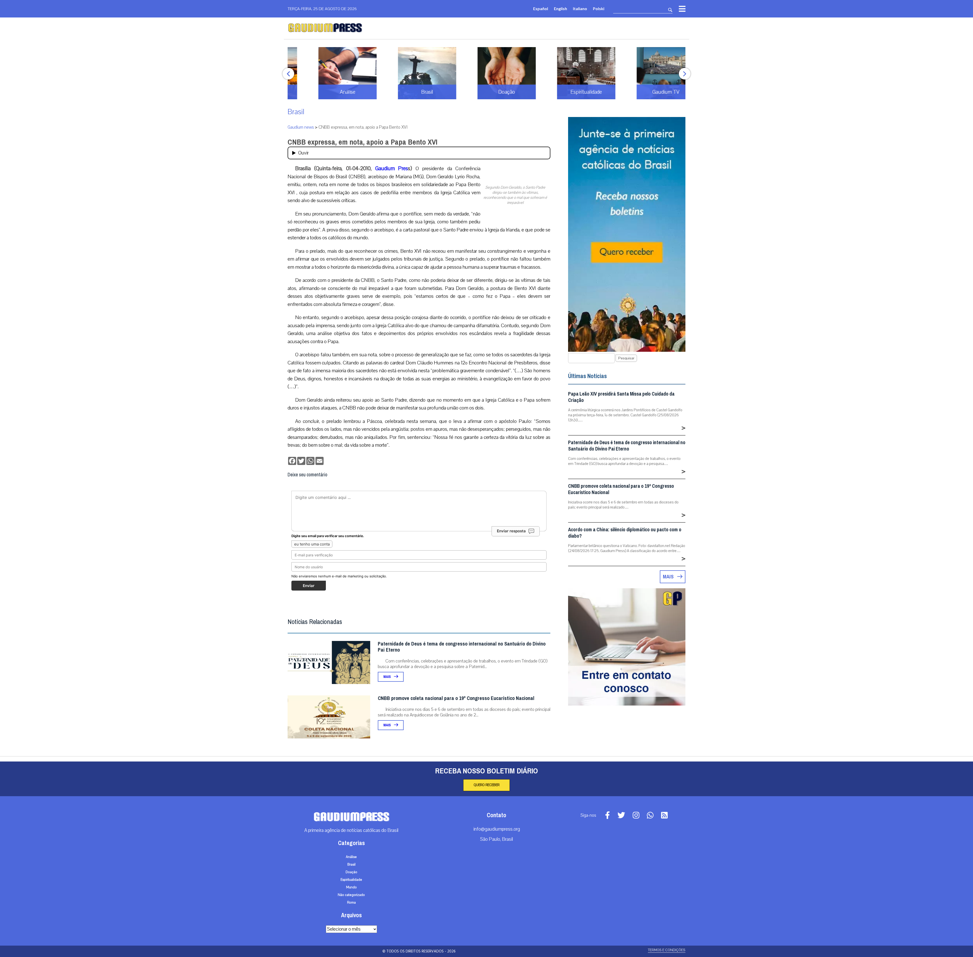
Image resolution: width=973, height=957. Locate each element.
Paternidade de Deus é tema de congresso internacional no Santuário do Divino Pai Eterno (462, 647)
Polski (598, 8)
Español (540, 8)
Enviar (308, 585)
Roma (351, 902)
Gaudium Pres (391, 168)
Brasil (296, 112)
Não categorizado (351, 895)
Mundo (351, 887)
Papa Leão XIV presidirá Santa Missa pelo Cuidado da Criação (621, 397)
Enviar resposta (511, 531)
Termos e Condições (666, 950)
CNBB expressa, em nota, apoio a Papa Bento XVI (362, 142)
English (560, 8)
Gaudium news (301, 127)
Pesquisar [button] (626, 358)
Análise (351, 857)
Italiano (580, 8)
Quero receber (486, 785)
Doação (351, 872)
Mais (387, 677)
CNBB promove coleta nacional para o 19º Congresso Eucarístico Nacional (456, 698)
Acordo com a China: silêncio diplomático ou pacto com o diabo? (624, 532)
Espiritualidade (351, 879)
